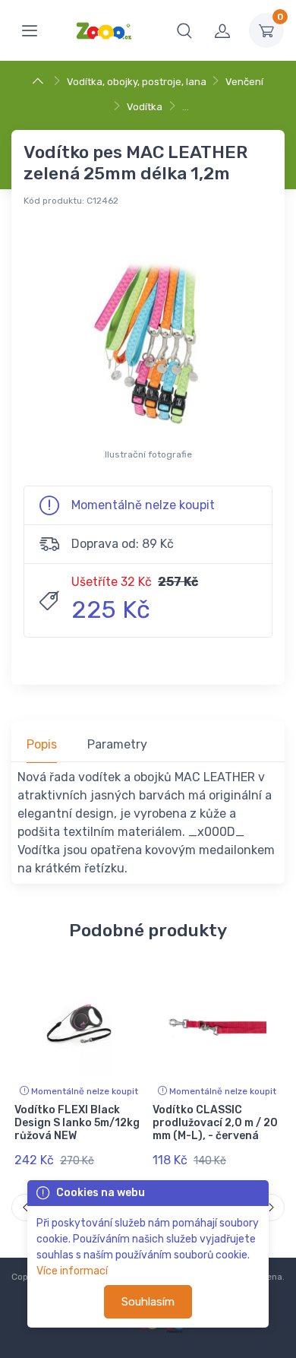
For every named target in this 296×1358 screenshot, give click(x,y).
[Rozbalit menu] (29, 30)
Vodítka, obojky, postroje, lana (136, 81)
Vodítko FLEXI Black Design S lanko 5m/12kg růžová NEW (77, 1122)
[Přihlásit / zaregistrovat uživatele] (222, 30)
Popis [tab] (42, 744)
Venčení (244, 81)
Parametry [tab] (117, 744)
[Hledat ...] (184, 30)
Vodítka (144, 106)
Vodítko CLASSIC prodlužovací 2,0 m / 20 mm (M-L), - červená (215, 1122)
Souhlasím (148, 1302)
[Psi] (40, 81)
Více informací (72, 1271)
